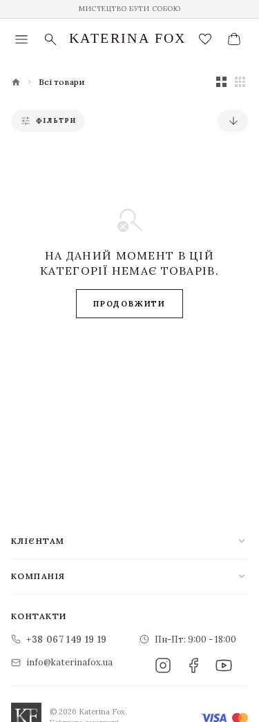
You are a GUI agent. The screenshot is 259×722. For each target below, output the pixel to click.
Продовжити (129, 304)
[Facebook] (193, 665)
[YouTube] (224, 665)
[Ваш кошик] (234, 39)
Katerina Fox (127, 38)
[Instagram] (163, 665)
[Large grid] (221, 82)
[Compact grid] (240, 82)
